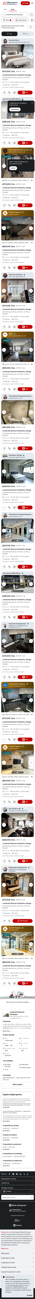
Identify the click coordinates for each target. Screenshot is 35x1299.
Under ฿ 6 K (14, 1128)
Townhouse (27, 1103)
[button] (8, 1031)
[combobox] (16, 15)
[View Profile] (17, 41)
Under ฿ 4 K (6, 1128)
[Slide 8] (19, 66)
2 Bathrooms (7, 1163)
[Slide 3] (15, 116)
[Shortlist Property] (30, 47)
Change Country (7, 1188)
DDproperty (5, 1253)
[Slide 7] (17, 66)
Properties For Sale (7, 1258)
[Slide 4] (17, 116)
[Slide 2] (14, 116)
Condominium (7, 1103)
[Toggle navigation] (32, 3)
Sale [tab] (5, 9)
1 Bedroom (12, 1147)
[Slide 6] (15, 66)
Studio (5, 1147)
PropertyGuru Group (8, 1179)
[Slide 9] (21, 66)
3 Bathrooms (17, 1163)
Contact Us (5, 1183)
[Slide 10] (22, 66)
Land (27, 1105)
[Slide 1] (12, 116)
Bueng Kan (6, 1137)
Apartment (6, 1105)
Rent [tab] (12, 9)
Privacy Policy (18, 1286)
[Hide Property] (26, 47)
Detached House (18, 1103)
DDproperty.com (6, 1232)
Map (26, 34)
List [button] (11, 34)
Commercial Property (16, 1105)
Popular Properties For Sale (10, 1272)
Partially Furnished (19, 1156)
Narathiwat (14, 1137)
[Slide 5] (13, 66)
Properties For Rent (8, 1263)
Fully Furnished (7, 1156)
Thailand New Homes (8, 1267)
